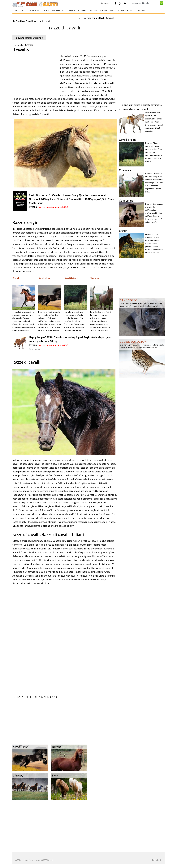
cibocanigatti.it (95, 17)
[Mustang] (30, 786)
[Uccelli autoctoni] (142, 358)
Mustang (18, 775)
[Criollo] (132, 245)
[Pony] (69, 786)
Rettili (93, 11)
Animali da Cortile (78, 11)
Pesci (132, 11)
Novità (141, 11)
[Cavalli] (24, 297)
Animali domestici (119, 11)
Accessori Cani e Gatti (55, 11)
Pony (55, 775)
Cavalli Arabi (20, 746)
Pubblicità (156, 860)
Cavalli (29, 21)
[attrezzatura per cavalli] (132, 123)
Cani (16, 11)
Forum (106, 3)
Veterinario (35, 11)
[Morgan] (69, 757)
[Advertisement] (44, 18)
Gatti (23, 11)
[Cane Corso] (142, 316)
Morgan (56, 746)
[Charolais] (102, 297)
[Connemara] (132, 214)
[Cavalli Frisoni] (76, 297)
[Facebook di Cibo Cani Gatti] (115, 3)
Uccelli (103, 11)
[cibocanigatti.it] (35, 3)
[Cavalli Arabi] (50, 297)
